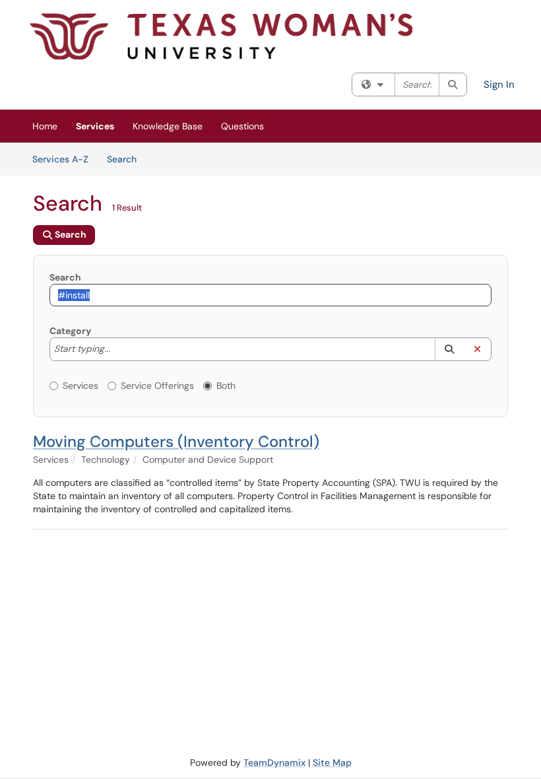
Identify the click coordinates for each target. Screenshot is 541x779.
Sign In (499, 84)
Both (226, 385)
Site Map (332, 762)
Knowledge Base (168, 126)
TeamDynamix (274, 762)
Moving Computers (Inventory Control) (176, 441)
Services (95, 126)
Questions (242, 126)
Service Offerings (157, 385)
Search (126, 158)
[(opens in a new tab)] (221, 36)
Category (70, 331)
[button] (449, 349)
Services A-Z (60, 159)
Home (44, 126)
